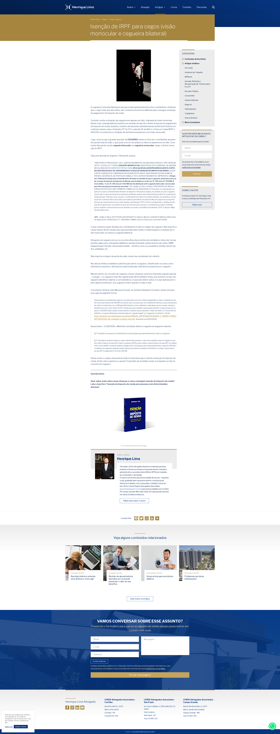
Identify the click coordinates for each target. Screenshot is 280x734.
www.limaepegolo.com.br (130, 489)
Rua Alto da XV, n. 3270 (114, 706)
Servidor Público (192, 91)
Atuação (145, 7)
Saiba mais (197, 204)
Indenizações (190, 109)
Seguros (188, 105)
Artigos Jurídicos (116, 19)
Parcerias (202, 7)
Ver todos (189, 68)
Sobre (130, 7)
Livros (174, 7)
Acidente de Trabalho (194, 72)
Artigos (159, 7)
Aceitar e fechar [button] (20, 726)
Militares (188, 77)
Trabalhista (189, 113)
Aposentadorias (191, 100)
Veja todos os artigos (140, 599)
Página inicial (95, 19)
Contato (187, 7)
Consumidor (190, 96)
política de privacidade (191, 168)
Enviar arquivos (99, 661)
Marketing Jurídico (147, 732)
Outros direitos (191, 118)
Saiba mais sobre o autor (134, 501)
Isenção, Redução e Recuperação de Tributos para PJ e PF (197, 84)
